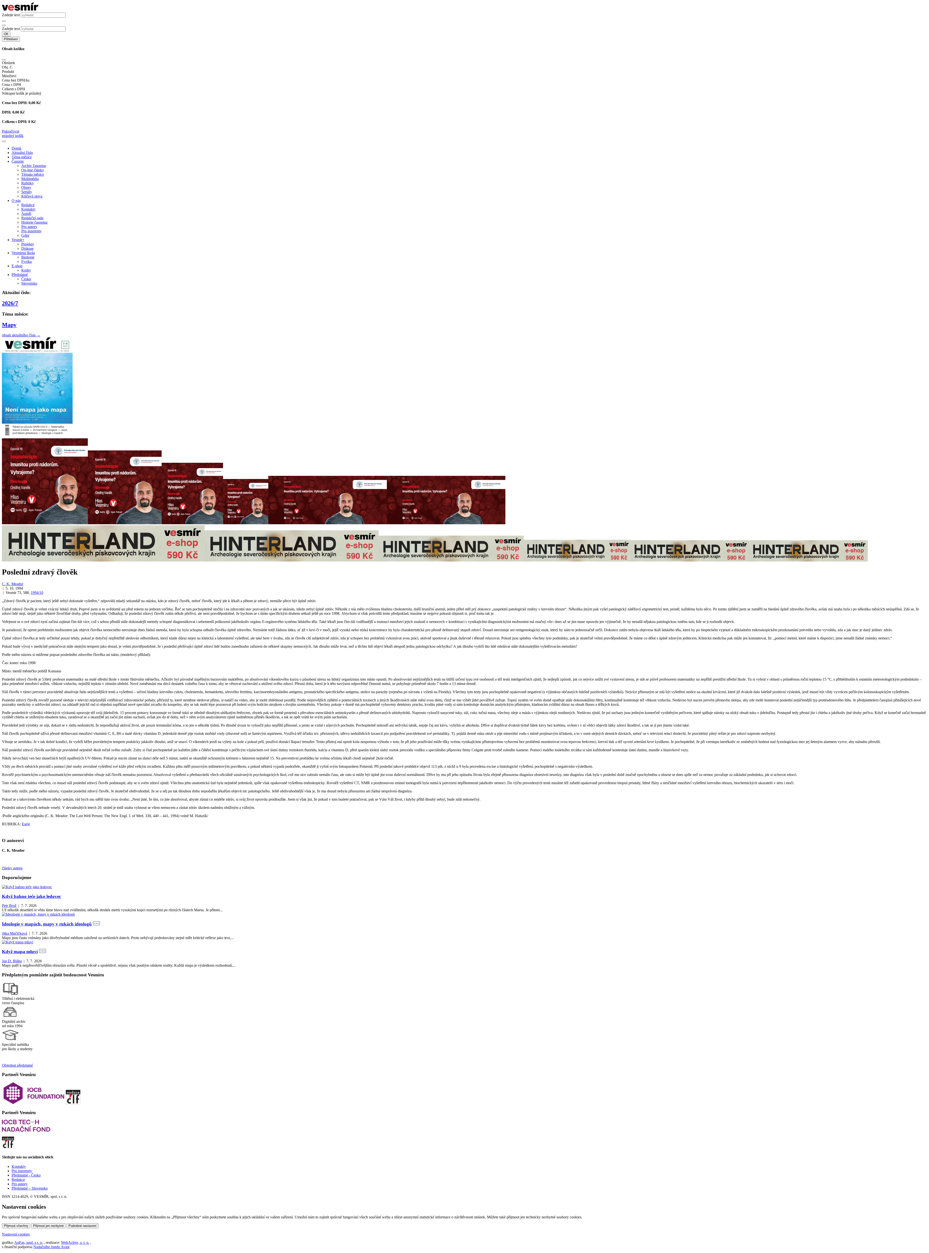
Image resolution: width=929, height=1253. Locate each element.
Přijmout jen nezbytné (48, 1226)
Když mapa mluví (20, 951)
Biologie (27, 257)
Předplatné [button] (20, 275)
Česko (26, 279)
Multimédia (30, 179)
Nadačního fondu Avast (51, 1247)
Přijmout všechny (16, 1226)
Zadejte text (11, 15)
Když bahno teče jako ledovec (31, 896)
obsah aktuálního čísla (21, 335)
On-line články (32, 170)
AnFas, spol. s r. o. (28, 1242)
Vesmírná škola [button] (23, 253)
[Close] (4, 60)
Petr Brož (9, 906)
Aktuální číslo (22, 153)
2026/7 (10, 303)
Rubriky (27, 183)
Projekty (27, 244)
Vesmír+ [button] (18, 240)
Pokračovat (10, 131)
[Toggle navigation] (4, 141)
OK (6, 34)
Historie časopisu (34, 222)
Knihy (26, 270)
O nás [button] (16, 200)
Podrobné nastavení (82, 1226)
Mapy (9, 325)
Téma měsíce (22, 157)
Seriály (26, 192)
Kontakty (28, 209)
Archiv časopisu (33, 166)
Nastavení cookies (16, 1234)
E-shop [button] (17, 266)
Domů (16, 148)
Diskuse (27, 248)
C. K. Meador (12, 584)
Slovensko (29, 283)
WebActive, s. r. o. (75, 1242)
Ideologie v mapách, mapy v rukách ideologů (47, 923)
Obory (26, 187)
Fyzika (26, 261)
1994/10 (37, 593)
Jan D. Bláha (12, 961)
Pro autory (29, 227)
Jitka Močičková (14, 933)
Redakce (28, 205)
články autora (12, 868)
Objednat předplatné (17, 1065)
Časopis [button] (18, 161)
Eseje (26, 824)
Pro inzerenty (31, 231)
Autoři (26, 214)
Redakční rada (32, 218)
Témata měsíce (32, 174)
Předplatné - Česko (26, 1175)
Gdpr (25, 235)
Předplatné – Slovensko (30, 1188)
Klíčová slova (31, 196)
